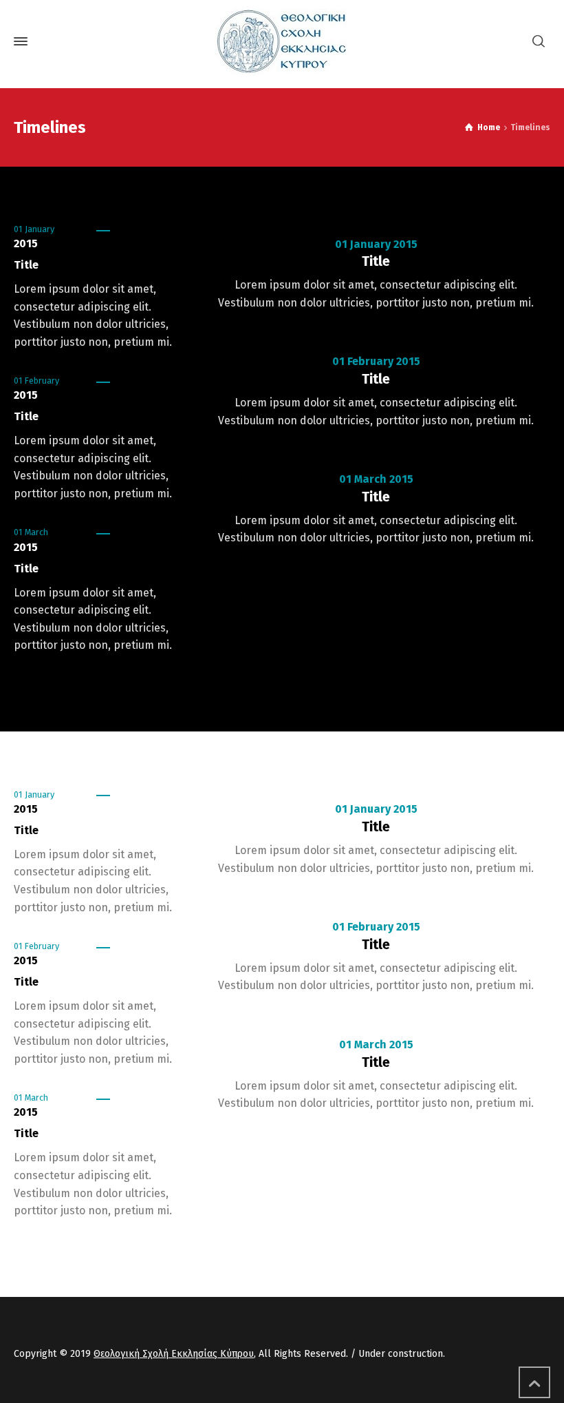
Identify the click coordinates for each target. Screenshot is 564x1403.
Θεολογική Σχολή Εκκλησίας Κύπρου (174, 1354)
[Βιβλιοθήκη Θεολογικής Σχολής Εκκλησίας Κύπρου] (282, 41)
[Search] (538, 41)
